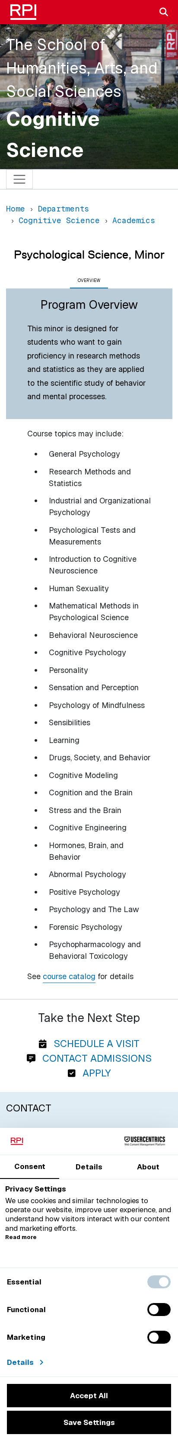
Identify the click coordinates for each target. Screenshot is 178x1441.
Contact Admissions (96, 1058)
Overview (89, 280)
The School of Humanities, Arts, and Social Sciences (82, 68)
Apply (95, 1072)
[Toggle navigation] (19, 179)
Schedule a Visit (95, 1043)
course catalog (69, 976)
